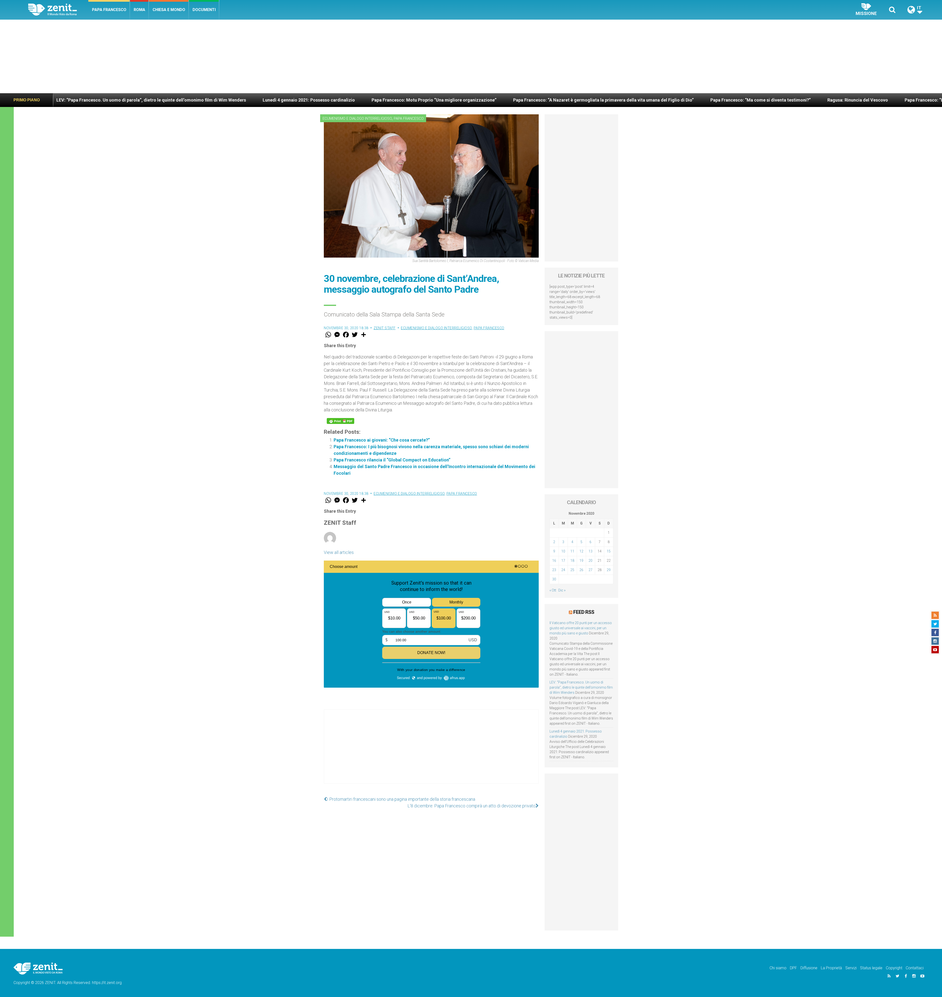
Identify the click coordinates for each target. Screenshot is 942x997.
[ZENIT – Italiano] (58, 9)
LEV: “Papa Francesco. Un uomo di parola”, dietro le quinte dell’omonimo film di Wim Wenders (581, 687)
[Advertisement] (471, 56)
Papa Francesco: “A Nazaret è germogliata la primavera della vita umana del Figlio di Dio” (429, 100)
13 (590, 551)
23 (554, 570)
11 (572, 551)
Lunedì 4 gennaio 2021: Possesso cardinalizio (135, 100)
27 (590, 570)
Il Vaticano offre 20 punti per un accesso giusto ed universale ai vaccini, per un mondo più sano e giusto (581, 628)
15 (609, 551)
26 (581, 570)
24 (563, 570)
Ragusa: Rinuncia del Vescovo (683, 100)
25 (572, 570)
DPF (793, 968)
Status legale (871, 968)
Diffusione (808, 968)
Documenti (204, 9)
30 (554, 579)
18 (572, 561)
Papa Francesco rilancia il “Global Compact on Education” (392, 459)
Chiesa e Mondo (169, 9)
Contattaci (915, 968)
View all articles (339, 552)
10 (563, 551)
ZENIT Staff (385, 328)
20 (590, 561)
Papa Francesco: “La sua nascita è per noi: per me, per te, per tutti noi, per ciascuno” (815, 100)
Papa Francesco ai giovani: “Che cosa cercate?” (382, 440)
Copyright (894, 968)
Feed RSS (583, 612)
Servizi (851, 968)
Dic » (561, 590)
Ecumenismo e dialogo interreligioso (357, 118)
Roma (139, 9)
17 (563, 561)
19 (581, 561)
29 (609, 570)
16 (554, 561)
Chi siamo (778, 968)
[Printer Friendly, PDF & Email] (340, 421)
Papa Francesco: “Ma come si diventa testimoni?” (586, 100)
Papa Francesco (109, 9)
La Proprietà (831, 968)
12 (581, 551)
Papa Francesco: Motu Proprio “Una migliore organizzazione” (259, 100)
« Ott (553, 590)
